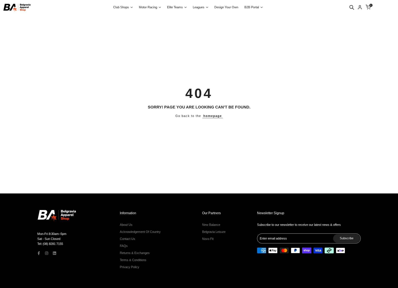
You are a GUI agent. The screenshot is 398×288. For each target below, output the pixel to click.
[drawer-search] (351, 7)
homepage (212, 116)
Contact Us (127, 239)
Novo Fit (208, 239)
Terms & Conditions (133, 260)
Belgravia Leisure (214, 231)
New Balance (211, 224)
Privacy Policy (129, 267)
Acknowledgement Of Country (140, 231)
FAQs (124, 246)
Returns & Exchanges (135, 253)
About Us (126, 224)
